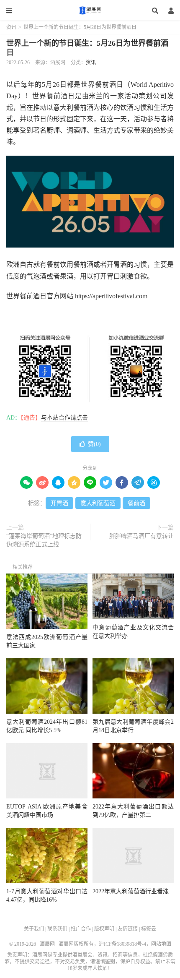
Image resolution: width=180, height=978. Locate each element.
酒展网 (90, 10)
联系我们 (57, 929)
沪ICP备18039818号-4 (122, 944)
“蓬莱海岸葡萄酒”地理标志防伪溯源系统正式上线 (44, 540)
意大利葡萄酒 (98, 503)
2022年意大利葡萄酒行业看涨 (131, 891)
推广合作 (81, 929)
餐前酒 (136, 503)
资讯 (11, 27)
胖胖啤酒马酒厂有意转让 (141, 536)
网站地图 (161, 944)
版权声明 (104, 929)
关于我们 (34, 929)
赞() (94, 444)
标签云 (148, 929)
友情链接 (128, 929)
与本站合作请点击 (64, 418)
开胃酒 (59, 503)
